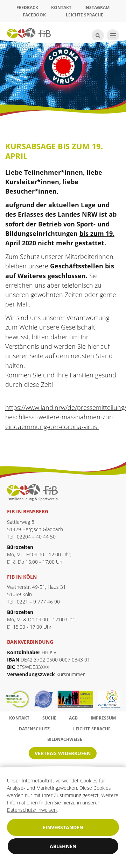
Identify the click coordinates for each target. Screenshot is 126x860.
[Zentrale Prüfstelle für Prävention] (20, 699)
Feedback (27, 7)
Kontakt (61, 7)
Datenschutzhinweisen (32, 810)
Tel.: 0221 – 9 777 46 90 (33, 601)
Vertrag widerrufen (63, 753)
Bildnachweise (64, 739)
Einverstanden (63, 827)
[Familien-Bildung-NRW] (77, 699)
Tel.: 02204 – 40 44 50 (31, 536)
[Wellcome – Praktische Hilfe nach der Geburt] (109, 699)
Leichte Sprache (84, 15)
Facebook (34, 15)
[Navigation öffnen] (113, 35)
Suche (49, 718)
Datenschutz (34, 729)
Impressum (103, 718)
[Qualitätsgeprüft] (45, 699)
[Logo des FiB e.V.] (32, 492)
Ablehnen (63, 846)
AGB (73, 718)
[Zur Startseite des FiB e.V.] (29, 34)
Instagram (97, 7)
